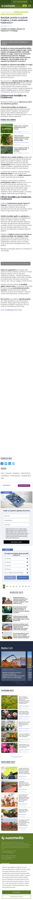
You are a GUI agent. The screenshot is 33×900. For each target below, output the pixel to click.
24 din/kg (8, 565)
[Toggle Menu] (29, 5)
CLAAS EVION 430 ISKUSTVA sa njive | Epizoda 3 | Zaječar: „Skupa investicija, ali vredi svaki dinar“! (24, 771)
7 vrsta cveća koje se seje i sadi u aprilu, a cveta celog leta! (24, 735)
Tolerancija (5, 475)
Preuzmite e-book (16, 542)
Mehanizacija (22, 776)
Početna (3, 12)
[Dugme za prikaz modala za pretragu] (31, 2)
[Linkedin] (9, 463)
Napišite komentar (24, 485)
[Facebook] (2, 463)
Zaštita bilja (18, 131)
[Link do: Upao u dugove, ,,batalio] (9, 702)
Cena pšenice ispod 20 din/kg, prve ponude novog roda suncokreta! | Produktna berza (24, 823)
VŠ (19, 586)
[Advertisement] (16, 384)
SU (16, 586)
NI (10, 586)
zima (2, 478)
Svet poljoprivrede (20, 1)
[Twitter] (5, 463)
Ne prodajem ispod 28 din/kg (14, 572)
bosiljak (9, 90)
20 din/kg (8, 558)
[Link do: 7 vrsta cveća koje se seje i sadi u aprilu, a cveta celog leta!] (9, 737)
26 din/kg (7, 569)
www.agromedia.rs (6, 858)
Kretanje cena (23, 789)
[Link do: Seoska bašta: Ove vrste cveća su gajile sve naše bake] (9, 748)
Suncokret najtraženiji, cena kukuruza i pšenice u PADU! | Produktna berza (24, 784)
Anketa (7, 549)
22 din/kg (7, 562)
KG (26, 586)
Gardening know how (13, 310)
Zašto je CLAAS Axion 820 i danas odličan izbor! (23, 811)
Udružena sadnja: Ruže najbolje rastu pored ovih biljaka (24, 713)
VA (23, 586)
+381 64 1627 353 (11, 855)
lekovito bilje (25, 473)
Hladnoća (16, 473)
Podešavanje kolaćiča (16, 896)
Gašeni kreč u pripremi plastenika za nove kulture (21, 127)
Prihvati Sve (16, 892)
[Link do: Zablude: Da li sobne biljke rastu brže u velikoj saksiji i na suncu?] (9, 725)
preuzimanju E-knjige (11, 535)
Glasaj (10, 577)
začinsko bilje (26, 475)
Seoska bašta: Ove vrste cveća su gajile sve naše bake (24, 746)
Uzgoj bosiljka (15, 475)
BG (4, 586)
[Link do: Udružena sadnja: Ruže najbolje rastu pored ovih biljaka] (9, 715)
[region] (16, 882)
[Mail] (13, 463)
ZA (29, 586)
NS (7, 586)
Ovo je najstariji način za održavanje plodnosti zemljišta (21, 149)
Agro (2, 473)
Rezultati (23, 577)
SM (13, 586)
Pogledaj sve (16, 757)
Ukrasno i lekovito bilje (21, 142)
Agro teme (9, 12)
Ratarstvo (5, 670)
